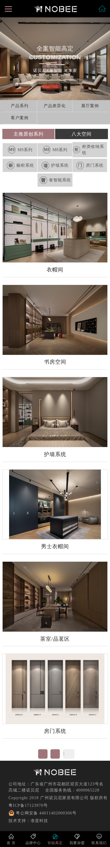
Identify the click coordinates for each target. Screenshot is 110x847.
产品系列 (19, 106)
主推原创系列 (28, 133)
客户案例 (19, 118)
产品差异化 (55, 106)
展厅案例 (90, 106)
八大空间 (82, 133)
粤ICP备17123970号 (28, 805)
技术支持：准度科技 (28, 821)
